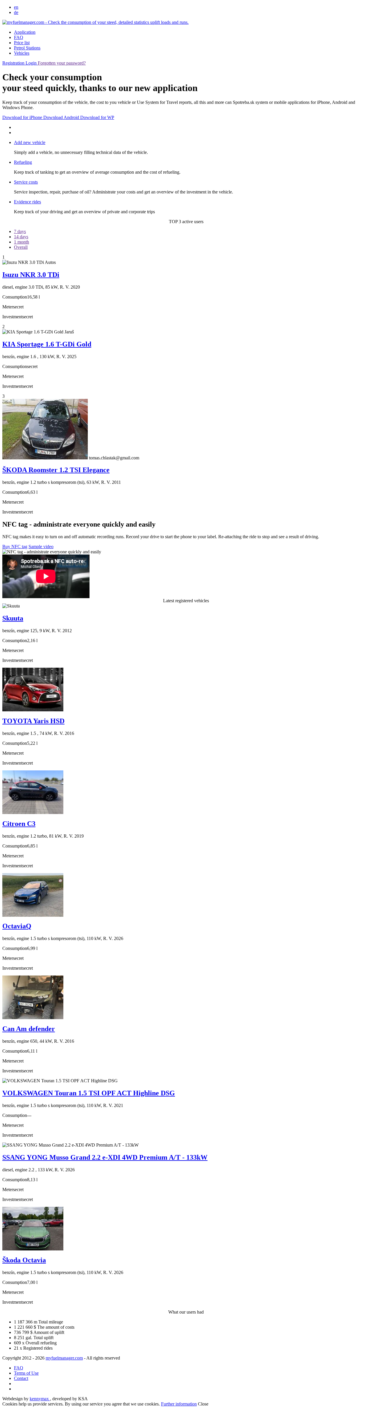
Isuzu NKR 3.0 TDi (30, 274)
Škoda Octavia (24, 1260)
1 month (21, 241)
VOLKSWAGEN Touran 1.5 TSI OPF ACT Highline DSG (88, 1093)
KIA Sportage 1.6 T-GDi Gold (46, 344)
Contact (21, 1378)
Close (203, 1403)
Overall (21, 247)
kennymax (40, 1398)
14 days (21, 236)
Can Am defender (28, 1029)
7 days (20, 231)
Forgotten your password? (62, 63)
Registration (14, 63)
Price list (22, 42)
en (16, 7)
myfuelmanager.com (64, 1357)
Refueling (23, 162)
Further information (179, 1403)
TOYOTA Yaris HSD (33, 721)
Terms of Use (26, 1373)
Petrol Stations (27, 47)
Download (22, 117)
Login (32, 63)
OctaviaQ (16, 926)
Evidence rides (27, 201)
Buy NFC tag (14, 546)
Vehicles (21, 53)
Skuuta (12, 618)
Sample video (40, 546)
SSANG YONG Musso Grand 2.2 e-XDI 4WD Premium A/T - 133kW (105, 1157)
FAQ (18, 37)
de (16, 12)
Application (24, 32)
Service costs (26, 182)
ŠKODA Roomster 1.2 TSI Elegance (56, 470)
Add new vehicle (29, 142)
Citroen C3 (18, 823)
